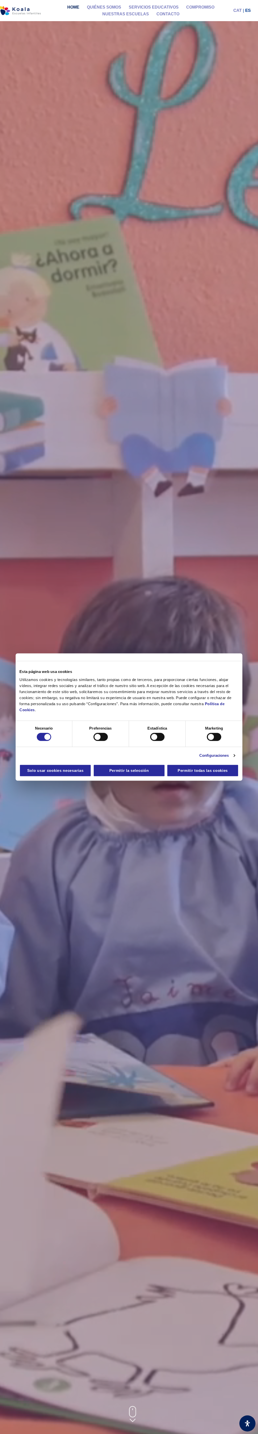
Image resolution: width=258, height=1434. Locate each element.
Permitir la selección (129, 770)
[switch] (100, 737)
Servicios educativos (154, 7)
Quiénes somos (104, 7)
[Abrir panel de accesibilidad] (247, 1423)
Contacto (167, 14)
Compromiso (200, 7)
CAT (237, 10)
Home (73, 7)
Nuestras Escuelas (125, 14)
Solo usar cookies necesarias (55, 770)
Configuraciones (214, 755)
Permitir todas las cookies (203, 770)
